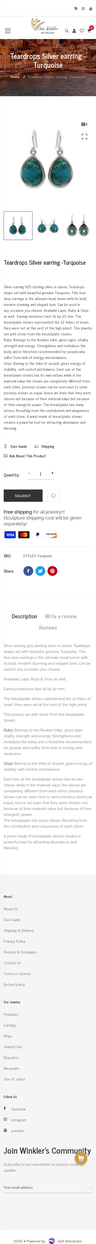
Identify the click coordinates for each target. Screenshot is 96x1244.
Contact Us (12, 962)
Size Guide (18, 446)
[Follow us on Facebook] (28, 571)
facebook (18, 1109)
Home (15, 76)
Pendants (11, 1014)
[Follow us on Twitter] (40, 571)
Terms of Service (17, 973)
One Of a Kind (14, 1079)
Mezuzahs (11, 1068)
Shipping (47, 446)
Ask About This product (27, 456)
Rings (8, 1035)
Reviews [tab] (48, 627)
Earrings (10, 1025)
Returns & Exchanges (20, 952)
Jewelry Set (13, 1046)
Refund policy (14, 984)
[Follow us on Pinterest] (52, 571)
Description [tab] (24, 616)
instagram (18, 1119)
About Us (11, 908)
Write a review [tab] (61, 616)
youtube (17, 1130)
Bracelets (11, 1057)
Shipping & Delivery (19, 930)
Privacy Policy (14, 941)
